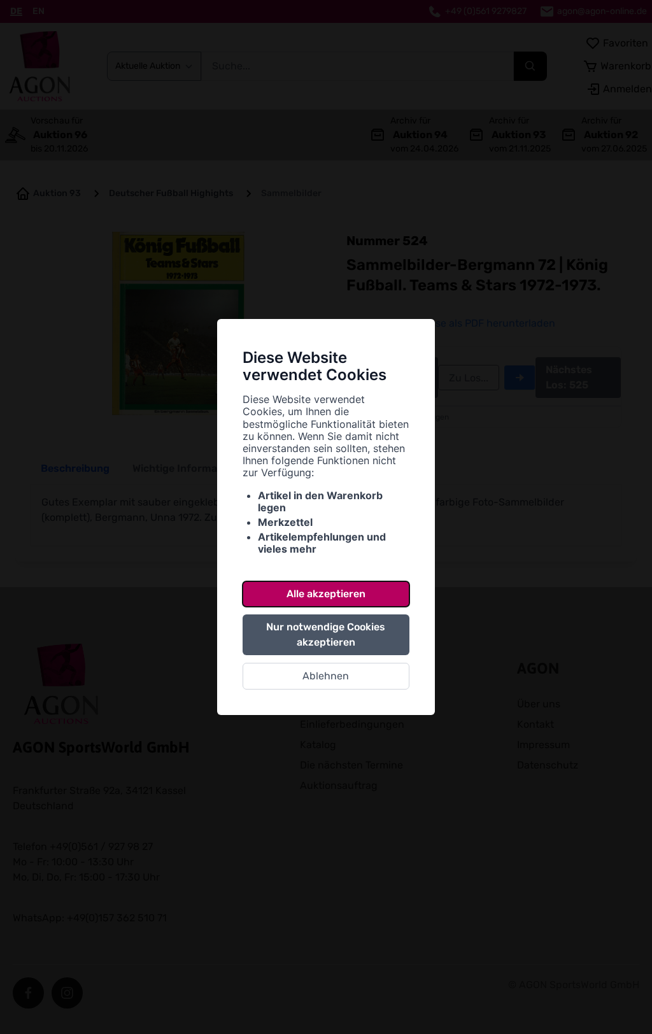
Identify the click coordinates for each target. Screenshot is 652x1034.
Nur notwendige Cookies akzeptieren (325, 634)
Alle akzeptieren (326, 594)
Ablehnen (325, 676)
